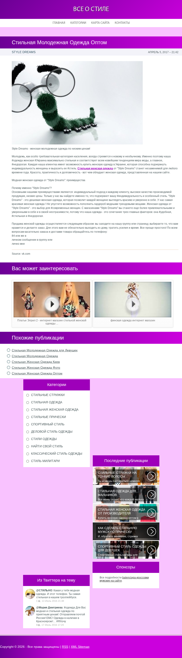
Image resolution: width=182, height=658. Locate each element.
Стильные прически (48, 417)
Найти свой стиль (47, 446)
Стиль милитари (45, 461)
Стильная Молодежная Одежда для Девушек (44, 350)
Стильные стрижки (48, 395)
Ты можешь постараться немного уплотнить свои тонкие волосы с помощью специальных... (119, 477)
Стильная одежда (46, 402)
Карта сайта (100, 23)
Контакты (122, 23)
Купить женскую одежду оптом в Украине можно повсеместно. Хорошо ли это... (122, 514)
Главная (59, 23)
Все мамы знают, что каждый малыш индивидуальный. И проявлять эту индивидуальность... (121, 495)
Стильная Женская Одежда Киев (36, 362)
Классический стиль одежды (56, 453)
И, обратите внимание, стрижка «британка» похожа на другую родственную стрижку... (118, 532)
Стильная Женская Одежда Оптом (37, 373)
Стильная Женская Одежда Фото (36, 367)
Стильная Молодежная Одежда (35, 356)
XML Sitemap (80, 646)
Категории (78, 23)
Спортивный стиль (47, 424)
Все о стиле (91, 9)
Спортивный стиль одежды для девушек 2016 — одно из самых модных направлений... (122, 551)
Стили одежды (44, 439)
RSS (65, 646)
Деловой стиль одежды (51, 431)
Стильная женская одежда (95, 168)
